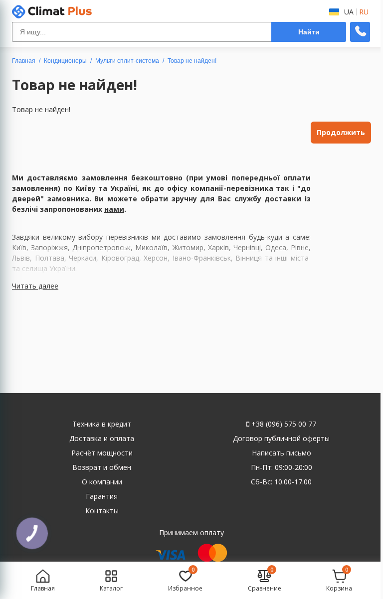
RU (364, 11)
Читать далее (35, 286)
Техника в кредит (101, 424)
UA (349, 11)
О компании (102, 481)
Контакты (102, 510)
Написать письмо (281, 452)
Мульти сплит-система (127, 60)
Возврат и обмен (101, 467)
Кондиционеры (65, 60)
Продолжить (341, 132)
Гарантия (102, 496)
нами (114, 209)
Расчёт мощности (102, 452)
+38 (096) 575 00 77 (282, 424)
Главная (23, 60)
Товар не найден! (192, 60)
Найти (309, 32)
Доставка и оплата (101, 438)
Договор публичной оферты (281, 438)
